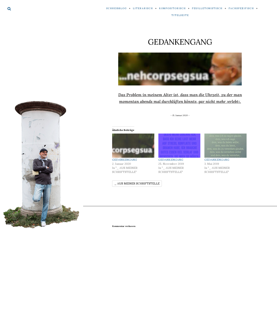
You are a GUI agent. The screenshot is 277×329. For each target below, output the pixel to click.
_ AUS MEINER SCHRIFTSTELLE (137, 183)
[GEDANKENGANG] (133, 146)
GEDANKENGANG (124, 160)
